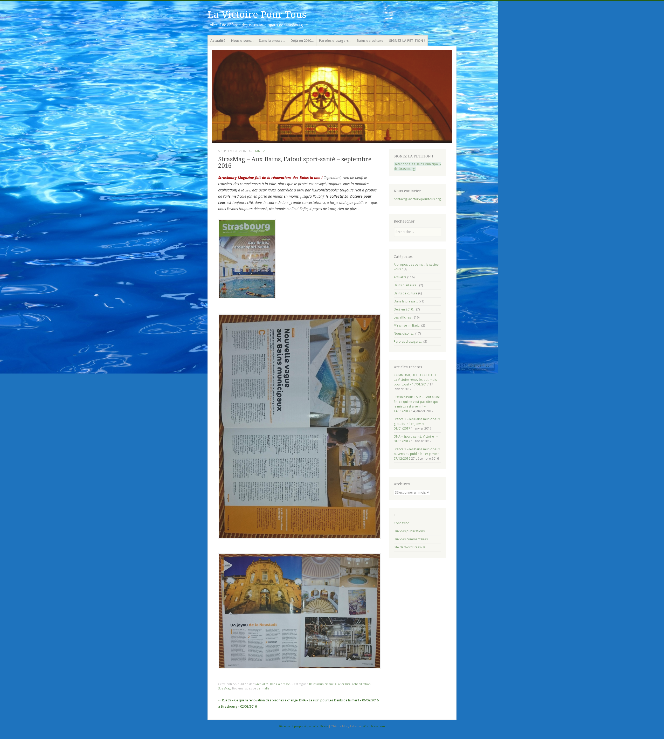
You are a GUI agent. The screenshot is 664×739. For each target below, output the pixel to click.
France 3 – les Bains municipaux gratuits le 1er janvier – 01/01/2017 (417, 424)
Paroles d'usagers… (408, 341)
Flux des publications (409, 531)
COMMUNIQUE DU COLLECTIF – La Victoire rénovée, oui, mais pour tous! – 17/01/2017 (417, 379)
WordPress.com (374, 726)
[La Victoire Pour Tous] (332, 96)
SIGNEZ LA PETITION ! (407, 40)
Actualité (217, 40)
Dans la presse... (281, 684)
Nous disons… (242, 40)
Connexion (402, 523)
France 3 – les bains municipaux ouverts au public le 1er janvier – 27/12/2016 (417, 454)
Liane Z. (260, 151)
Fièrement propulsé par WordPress (303, 726)
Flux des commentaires (411, 539)
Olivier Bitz (342, 684)
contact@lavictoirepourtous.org (417, 199)
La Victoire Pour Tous (257, 14)
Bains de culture (370, 40)
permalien (264, 688)
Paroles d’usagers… (335, 40)
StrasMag (224, 688)
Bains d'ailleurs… (406, 285)
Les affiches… (403, 317)
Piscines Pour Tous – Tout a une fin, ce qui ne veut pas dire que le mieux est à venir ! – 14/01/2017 (417, 404)
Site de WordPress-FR (409, 547)
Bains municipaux (321, 684)
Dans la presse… (272, 40)
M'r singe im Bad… (407, 325)
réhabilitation (361, 684)
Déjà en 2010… (302, 40)
